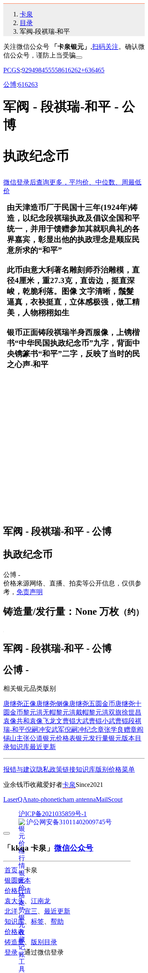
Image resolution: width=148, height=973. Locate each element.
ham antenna (79, 799)
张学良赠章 (120, 729)
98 (38, 70)
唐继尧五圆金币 (92, 703)
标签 (37, 921)
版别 (102, 769)
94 (31, 70)
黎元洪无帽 (39, 712)
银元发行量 (92, 738)
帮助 (57, 921)
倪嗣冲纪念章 (84, 729)
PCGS (11, 70)
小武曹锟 (115, 720)
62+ (79, 70)
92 (25, 70)
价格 (115, 769)
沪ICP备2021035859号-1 (52, 813)
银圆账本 (18, 880)
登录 (11, 952)
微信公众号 (73, 848)
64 (94, 70)
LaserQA (15, 799)
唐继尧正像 (19, 703)
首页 (11, 870)
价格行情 (18, 890)
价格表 (14, 931)
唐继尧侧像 (52, 703)
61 (64, 70)
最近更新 (43, 746)
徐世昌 (131, 712)
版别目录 (44, 941)
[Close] (79, 57)
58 (58, 70)
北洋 (11, 911)
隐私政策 (49, 769)
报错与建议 (19, 769)
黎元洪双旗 (105, 712)
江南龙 (41, 900)
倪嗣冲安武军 (45, 729)
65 (101, 70)
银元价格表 (59, 738)
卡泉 (26, 14)
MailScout (109, 799)
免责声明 (29, 591)
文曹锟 (66, 720)
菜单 (128, 769)
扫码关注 (105, 46)
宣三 (30, 911)
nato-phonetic (45, 799)
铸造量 (14, 941)
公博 (9, 84)
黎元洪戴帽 (72, 712)
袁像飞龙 (43, 720)
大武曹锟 (89, 720)
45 (45, 70)
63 (88, 70)
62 (71, 70)
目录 (26, 22)
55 (51, 70)
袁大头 (14, 900)
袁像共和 (16, 720)
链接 (69, 769)
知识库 (20, 746)
